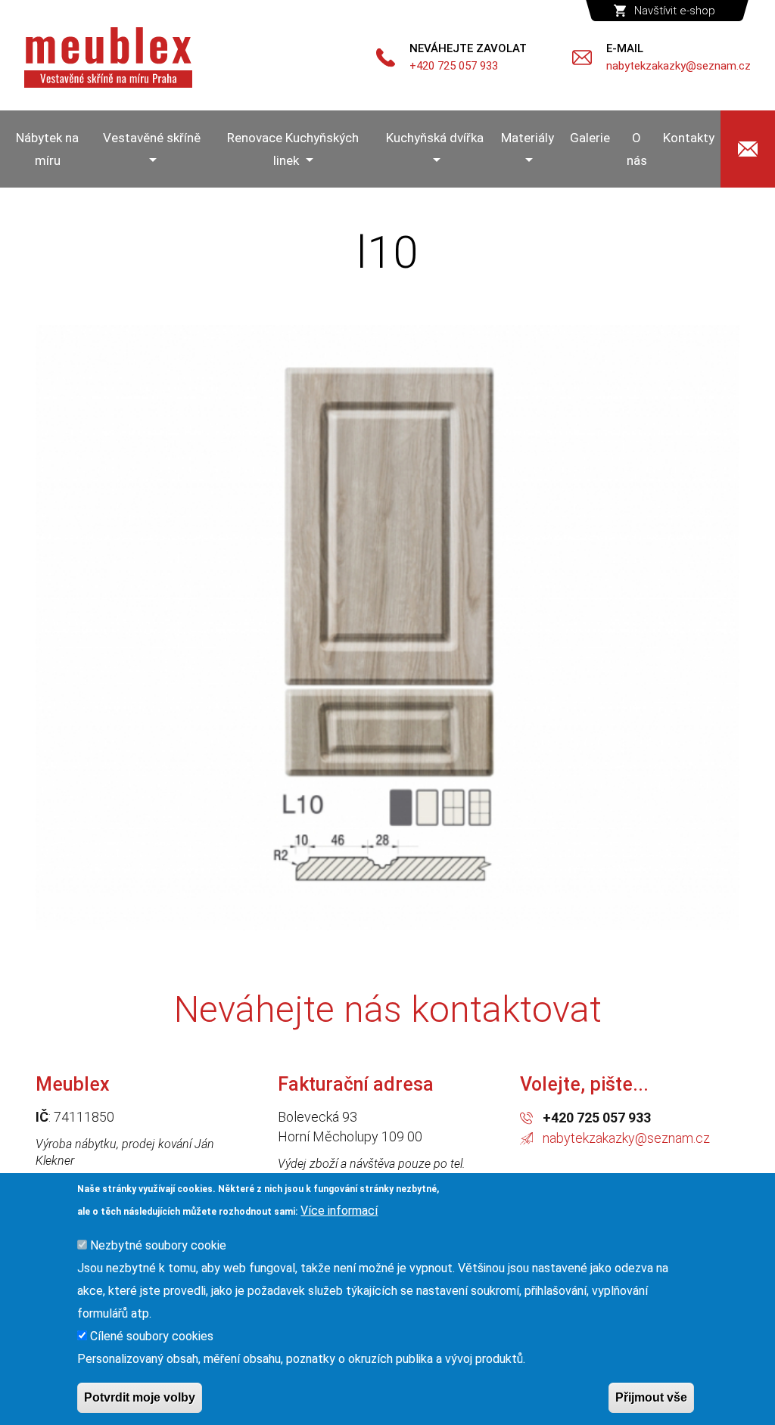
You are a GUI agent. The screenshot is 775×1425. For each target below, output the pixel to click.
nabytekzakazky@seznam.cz (626, 1138)
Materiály (527, 137)
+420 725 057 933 (597, 1117)
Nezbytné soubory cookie (158, 1245)
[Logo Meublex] (108, 57)
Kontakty (688, 137)
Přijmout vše (651, 1397)
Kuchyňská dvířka (435, 137)
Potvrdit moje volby (139, 1397)
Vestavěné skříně (152, 137)
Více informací (339, 1210)
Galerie (590, 137)
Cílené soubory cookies (151, 1336)
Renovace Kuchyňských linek (293, 149)
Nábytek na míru (47, 149)
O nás (637, 149)
